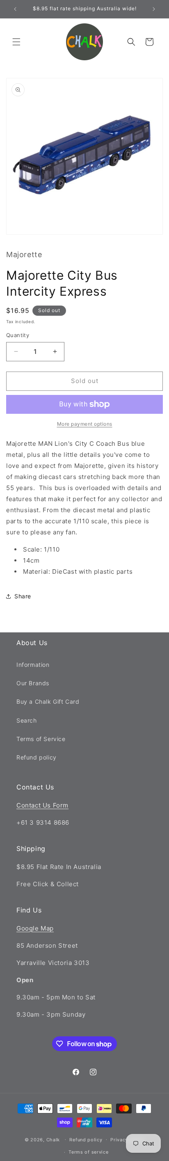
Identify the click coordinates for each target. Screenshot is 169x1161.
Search (26, 720)
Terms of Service (41, 738)
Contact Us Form (42, 805)
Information (33, 664)
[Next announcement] (154, 9)
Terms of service (88, 1152)
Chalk (53, 1139)
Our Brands (32, 683)
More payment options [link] (84, 424)
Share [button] (22, 596)
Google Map (35, 928)
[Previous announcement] (15, 9)
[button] (16, 42)
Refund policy (36, 757)
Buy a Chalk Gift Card (48, 701)
